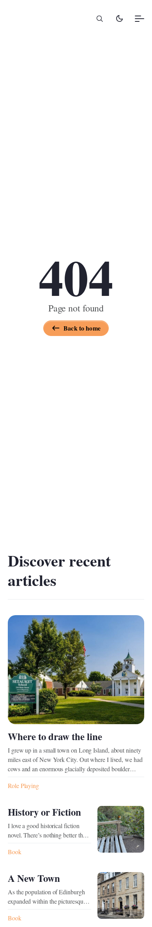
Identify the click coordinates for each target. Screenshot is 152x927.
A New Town (34, 878)
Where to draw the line (55, 736)
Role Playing (23, 785)
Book (14, 852)
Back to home (82, 328)
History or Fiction (44, 812)
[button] (99, 19)
